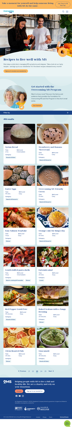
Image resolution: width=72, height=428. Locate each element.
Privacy (44, 417)
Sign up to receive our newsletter (15, 71)
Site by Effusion (64, 417)
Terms (50, 417)
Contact (38, 417)
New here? (67, 423)
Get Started (37, 105)
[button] (22, 371)
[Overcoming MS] (9, 11)
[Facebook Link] (16, 396)
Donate (19, 391)
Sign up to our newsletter (35, 391)
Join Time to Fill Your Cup (63, 4)
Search (63, 11)
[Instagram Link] (23, 396)
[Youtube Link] (20, 396)
